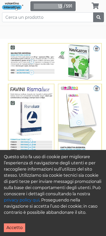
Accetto (14, 227)
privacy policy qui (21, 200)
